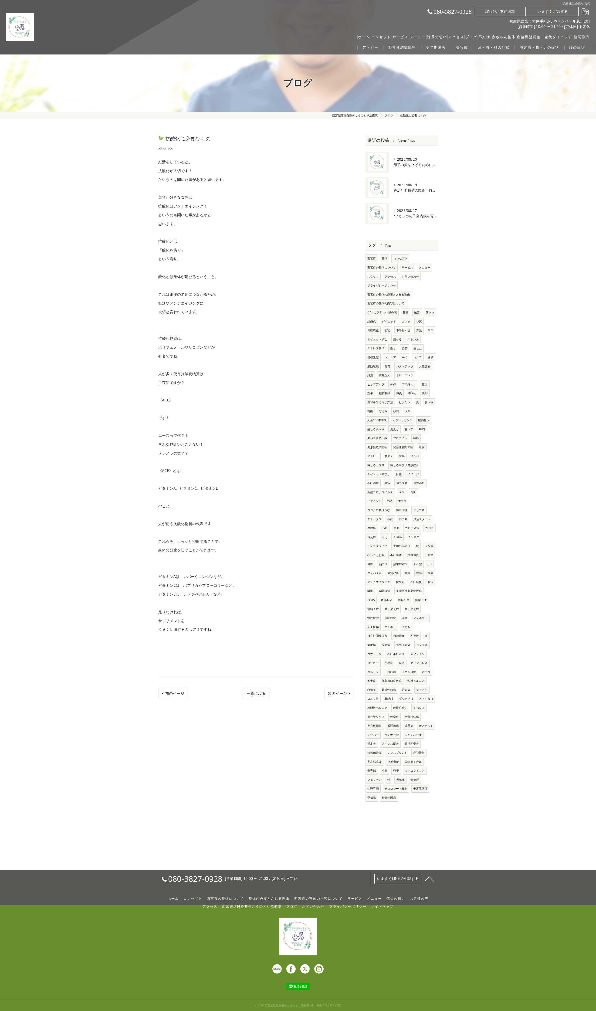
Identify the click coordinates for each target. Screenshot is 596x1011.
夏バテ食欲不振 (377, 438)
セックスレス (418, 663)
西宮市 (371, 258)
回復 (401, 492)
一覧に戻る (256, 693)
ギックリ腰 (406, 699)
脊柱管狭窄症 (375, 717)
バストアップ (404, 366)
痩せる (397, 339)
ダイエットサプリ (378, 474)
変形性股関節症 (377, 447)
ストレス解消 (375, 348)
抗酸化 (400, 582)
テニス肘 (422, 690)
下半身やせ (403, 330)
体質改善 (393, 573)
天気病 (386, 645)
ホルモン (373, 672)
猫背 (387, 366)
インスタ (413, 537)
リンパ (414, 456)
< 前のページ (173, 693)
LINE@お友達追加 (500, 11)
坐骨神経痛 (412, 717)
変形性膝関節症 (403, 447)
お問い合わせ (410, 276)
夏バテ (409, 429)
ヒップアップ (375, 384)
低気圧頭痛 (403, 645)
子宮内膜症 (409, 672)
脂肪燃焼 (373, 366)
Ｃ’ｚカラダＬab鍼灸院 (382, 312)
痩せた (417, 348)
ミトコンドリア (415, 771)
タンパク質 (374, 573)
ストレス (413, 339)
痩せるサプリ (375, 465)
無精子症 (421, 600)
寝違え (371, 690)
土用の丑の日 (401, 546)
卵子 (396, 771)
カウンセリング (402, 420)
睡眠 (370, 591)
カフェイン (417, 654)
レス (402, 663)
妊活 (387, 483)
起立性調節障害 (377, 636)
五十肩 (371, 681)
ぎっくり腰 (426, 699)
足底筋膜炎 (374, 762)
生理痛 (371, 528)
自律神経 (399, 636)
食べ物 (429, 402)
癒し (393, 348)
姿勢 (404, 348)
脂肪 (430, 357)
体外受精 (402, 483)
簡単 (430, 330)
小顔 (384, 771)
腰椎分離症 (400, 708)
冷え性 (371, 537)
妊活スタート (421, 519)
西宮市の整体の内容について (385, 303)
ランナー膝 (392, 735)
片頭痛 (406, 690)
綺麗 (370, 375)
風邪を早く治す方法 (380, 402)
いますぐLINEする (552, 11)
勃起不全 (386, 600)
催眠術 (412, 393)
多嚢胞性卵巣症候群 (409, 591)
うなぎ (429, 546)
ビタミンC (374, 501)
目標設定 (373, 357)
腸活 (430, 582)
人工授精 (373, 627)
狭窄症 (394, 717)
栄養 (430, 573)
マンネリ (390, 627)
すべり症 (419, 708)
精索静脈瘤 (389, 798)
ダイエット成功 (377, 339)
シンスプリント (397, 753)
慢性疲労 (373, 618)
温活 (419, 573)
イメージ (413, 474)
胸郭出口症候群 (392, 681)
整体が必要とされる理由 (269, 898)
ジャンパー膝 (413, 735)
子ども (406, 627)
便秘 (389, 501)
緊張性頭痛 (389, 690)
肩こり (403, 519)
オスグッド (426, 726)
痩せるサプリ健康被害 (404, 465)
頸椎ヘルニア (415, 681)
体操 (393, 384)
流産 (404, 618)
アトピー (373, 456)
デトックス (374, 519)
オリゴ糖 (419, 510)
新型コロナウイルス (380, 492)
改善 (417, 312)
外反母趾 (393, 762)
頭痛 (396, 411)
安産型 (417, 564)
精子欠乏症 (392, 609)
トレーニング (404, 375)
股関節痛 (393, 726)
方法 (419, 330)
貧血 (396, 528)
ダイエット (389, 321)
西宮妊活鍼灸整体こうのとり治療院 (252, 906)
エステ (406, 321)
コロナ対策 (412, 528)
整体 (384, 258)
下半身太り (409, 384)
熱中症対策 (400, 564)
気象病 (371, 645)
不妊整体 (396, 555)
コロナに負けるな (378, 510)
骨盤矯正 (373, 330)
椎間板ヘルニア (377, 708)
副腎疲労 (384, 591)
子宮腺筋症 (420, 788)
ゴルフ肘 (373, 699)
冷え (384, 537)
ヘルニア (390, 357)
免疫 (413, 492)
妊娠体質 (413, 555)
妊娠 (407, 573)
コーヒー (373, 663)
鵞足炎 (371, 744)
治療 (421, 447)
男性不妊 (419, 483)
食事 (402, 456)
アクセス (390, 276)
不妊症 (429, 555)
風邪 (425, 393)
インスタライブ (377, 546)
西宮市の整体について (381, 267)
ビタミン (404, 402)
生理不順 (373, 788)
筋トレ (430, 312)
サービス (407, 267)
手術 (404, 357)
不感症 (389, 663)
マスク (402, 501)
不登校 (414, 636)
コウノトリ (374, 654)
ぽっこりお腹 (375, 555)
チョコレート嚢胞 (396, 788)
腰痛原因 (424, 420)
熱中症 (383, 564)
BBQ (422, 429)
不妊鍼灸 (416, 582)
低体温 (397, 537)
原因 (424, 384)
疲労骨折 (419, 753)
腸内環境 (401, 510)
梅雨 (370, 411)
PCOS (371, 600)
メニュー (424, 267)
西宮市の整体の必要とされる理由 (388, 294)
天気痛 (400, 780)
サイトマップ (382, 906)
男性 (370, 564)
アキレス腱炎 (390, 744)
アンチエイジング (378, 582)
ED (429, 564)
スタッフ (373, 276)
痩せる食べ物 (375, 429)
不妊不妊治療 (395, 654)
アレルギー (420, 618)
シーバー (373, 735)
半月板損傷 (374, 726)
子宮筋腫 (390, 672)
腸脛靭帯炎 (412, 744)
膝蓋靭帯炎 (374, 753)
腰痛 (405, 312)
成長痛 (409, 726)
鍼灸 (399, 393)
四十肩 (426, 672)
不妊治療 (373, 483)
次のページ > (339, 693)
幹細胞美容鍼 (413, 762)
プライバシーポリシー (381, 285)
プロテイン (400, 438)
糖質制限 (384, 393)
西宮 (387, 330)
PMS (385, 528)
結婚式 (371, 321)
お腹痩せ (424, 366)
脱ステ (389, 456)
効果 (370, 393)
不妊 (390, 519)
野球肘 (389, 699)
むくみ (383, 411)
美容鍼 (371, 771)
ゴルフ (417, 357)
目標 (399, 474)
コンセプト (400, 258)
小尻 (419, 321)
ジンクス (422, 645)
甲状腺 (371, 798)
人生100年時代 (377, 420)
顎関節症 (390, 618)
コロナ (429, 528)
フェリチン (374, 780)
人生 (407, 411)
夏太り (394, 429)
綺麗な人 (384, 375)
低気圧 (414, 780)
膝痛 (416, 438)
